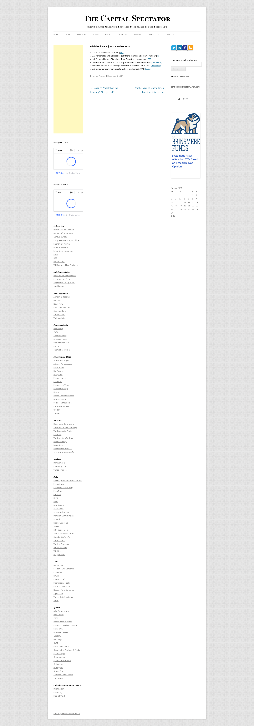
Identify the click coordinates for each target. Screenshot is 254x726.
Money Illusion (60, 399)
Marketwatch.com (61, 342)
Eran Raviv (58, 628)
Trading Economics (62, 544)
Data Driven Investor (63, 621)
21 (189, 205)
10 (172, 202)
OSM (56, 643)
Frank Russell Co (61, 522)
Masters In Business (63, 448)
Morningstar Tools (62, 583)
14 (189, 202)
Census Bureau (60, 236)
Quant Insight (59, 653)
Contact (138, 34)
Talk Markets (59, 318)
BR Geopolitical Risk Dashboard (68, 480)
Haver (56, 392)
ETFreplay (58, 572)
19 (180, 205)
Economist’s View (61, 385)
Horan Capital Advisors (64, 395)
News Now (58, 304)
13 (185, 202)
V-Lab (56, 600)
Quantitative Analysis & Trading (67, 650)
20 (185, 205)
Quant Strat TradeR (62, 660)
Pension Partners (61, 406)
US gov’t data (59, 554)
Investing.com (60, 466)
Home (56, 34)
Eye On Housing (61, 388)
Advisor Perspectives (63, 364)
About (68, 34)
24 (172, 209)
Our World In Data (61, 512)
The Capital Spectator (127, 18)
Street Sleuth (59, 314)
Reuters (148, 69)
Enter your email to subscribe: (184, 60)
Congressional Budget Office (66, 240)
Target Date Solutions (63, 597)
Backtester (58, 565)
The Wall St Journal (62, 349)
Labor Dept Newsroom (63, 251)
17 (172, 205)
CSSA (56, 618)
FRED (56, 498)
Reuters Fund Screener (64, 590)
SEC (55, 258)
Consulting (122, 34)
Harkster (57, 300)
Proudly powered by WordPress (67, 713)
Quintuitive (58, 664)
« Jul (173, 215)
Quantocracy (59, 657)
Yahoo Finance (60, 470)
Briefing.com (59, 688)
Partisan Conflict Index (63, 515)
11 (176, 202)
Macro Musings (60, 441)
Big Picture (58, 371)
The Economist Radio (63, 431)
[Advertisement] (68, 89)
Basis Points (59, 367)
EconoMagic (59, 484)
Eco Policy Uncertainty (63, 487)
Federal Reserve (61, 247)
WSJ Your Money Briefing (64, 452)
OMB (56, 254)
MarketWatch (59, 696)
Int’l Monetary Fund (62, 279)
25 (176, 209)
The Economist (60, 335)
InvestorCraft (59, 579)
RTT (159, 55)
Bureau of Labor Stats (63, 233)
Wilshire (57, 551)
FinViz (56, 575)
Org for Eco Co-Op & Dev (64, 282)
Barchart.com (59, 462)
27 (185, 209)
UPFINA (57, 409)
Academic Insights (61, 360)
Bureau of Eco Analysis (64, 229)
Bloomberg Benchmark (64, 424)
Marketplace (59, 445)
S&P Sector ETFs (61, 530)
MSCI (56, 501)
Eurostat (57, 494)
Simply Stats (59, 671)
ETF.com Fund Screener (64, 568)
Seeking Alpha (60, 311)
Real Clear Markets (62, 307)
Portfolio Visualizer (62, 586)
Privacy (170, 34)
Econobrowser (60, 378)
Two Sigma (58, 678)
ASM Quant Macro (62, 611)
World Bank (59, 286)
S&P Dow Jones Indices (64, 533)
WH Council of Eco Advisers (66, 265)
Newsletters (154, 34)
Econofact (58, 381)
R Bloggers (58, 667)
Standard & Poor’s (62, 537)
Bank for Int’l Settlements (65, 275)
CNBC (56, 332)
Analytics (81, 34)
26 (180, 209)
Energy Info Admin (62, 243)
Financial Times (60, 339)
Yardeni (57, 413)
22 (193, 205)
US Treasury (59, 261)
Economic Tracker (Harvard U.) (67, 625)
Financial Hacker (61, 632)
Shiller (56, 526)
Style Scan (58, 593)
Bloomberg (157, 62)
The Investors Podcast (63, 438)
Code (107, 34)
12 (180, 202)
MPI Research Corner (63, 402)
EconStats (58, 491)
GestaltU (57, 635)
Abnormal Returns (62, 296)
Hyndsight (58, 639)
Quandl (57, 519)
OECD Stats (58, 508)
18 (176, 205)
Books (96, 34)
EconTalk (57, 434)
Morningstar (59, 505)
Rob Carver (58, 614)
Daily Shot (58, 374)
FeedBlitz (186, 76)
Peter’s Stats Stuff (61, 646)
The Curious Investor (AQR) (65, 427)
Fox (121, 52)
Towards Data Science (63, 674)
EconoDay (58, 692)
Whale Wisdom (60, 547)
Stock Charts (59, 540)
